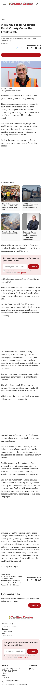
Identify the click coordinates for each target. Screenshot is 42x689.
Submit (34, 266)
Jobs (3, 633)
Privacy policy (7, 631)
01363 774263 (13, 681)
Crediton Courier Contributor (12, 39)
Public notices (7, 636)
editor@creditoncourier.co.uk (16, 685)
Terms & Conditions (9, 627)
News (3, 19)
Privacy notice (21, 273)
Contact (5, 629)
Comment (34, 605)
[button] (4, 4)
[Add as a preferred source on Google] (20, 47)
